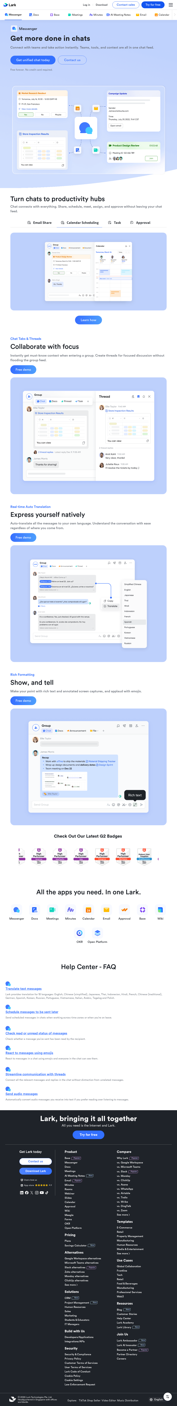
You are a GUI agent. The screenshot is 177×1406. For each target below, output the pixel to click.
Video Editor (109, 1400)
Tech (119, 1275)
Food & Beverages (127, 1283)
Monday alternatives (76, 1276)
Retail (120, 1232)
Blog (119, 1309)
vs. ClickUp (123, 1180)
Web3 (120, 1296)
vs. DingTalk (124, 1206)
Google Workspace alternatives (83, 1258)
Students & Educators (77, 1320)
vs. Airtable (123, 1193)
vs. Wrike (122, 1201)
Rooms (68, 1189)
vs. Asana (122, 1184)
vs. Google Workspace (130, 1162)
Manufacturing (125, 1240)
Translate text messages (24, 989)
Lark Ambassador (127, 1340)
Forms (68, 1219)
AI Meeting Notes (75, 1175)
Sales (68, 1311)
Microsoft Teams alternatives (82, 1262)
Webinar (69, 1193)
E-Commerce (124, 1227)
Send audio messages (22, 1094)
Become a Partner (127, 1349)
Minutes (69, 1185)
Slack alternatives (75, 1267)
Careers (121, 1358)
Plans (68, 1241)
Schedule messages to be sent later (32, 1012)
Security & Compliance (78, 1354)
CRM (68, 1298)
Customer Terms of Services (81, 1363)
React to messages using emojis (29, 1053)
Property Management (130, 1236)
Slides (68, 1197)
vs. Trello (122, 1197)
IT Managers (72, 1324)
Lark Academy (125, 1322)
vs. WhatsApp (125, 1189)
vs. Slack (122, 1171)
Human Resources (75, 1307)
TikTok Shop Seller (89, 1400)
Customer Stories (127, 1314)
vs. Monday (123, 1176)
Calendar (70, 1202)
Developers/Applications (79, 1337)
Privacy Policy (73, 1358)
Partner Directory (127, 1354)
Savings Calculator (76, 1245)
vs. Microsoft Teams (128, 1166)
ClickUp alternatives (76, 1280)
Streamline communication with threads (36, 1074)
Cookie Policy (72, 1375)
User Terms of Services (78, 1367)
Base (67, 1158)
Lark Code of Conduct (77, 1371)
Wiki (67, 1210)
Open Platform (73, 1228)
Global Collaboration (129, 1266)
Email (68, 1180)
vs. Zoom (122, 1210)
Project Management (77, 1302)
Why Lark (122, 1158)
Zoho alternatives (75, 1271)
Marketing (71, 1315)
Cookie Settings (74, 1380)
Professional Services (129, 1292)
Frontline (122, 1270)
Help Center (124, 1318)
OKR (67, 1223)
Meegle (69, 1215)
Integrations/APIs (75, 1341)
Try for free (88, 1135)
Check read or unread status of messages (36, 1033)
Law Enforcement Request (80, 1384)
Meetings (70, 1171)
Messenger (71, 1162)
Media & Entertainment (130, 1249)
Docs (68, 1166)
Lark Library (124, 1327)
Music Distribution (127, 1400)
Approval (70, 1206)
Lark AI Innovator (127, 1345)
